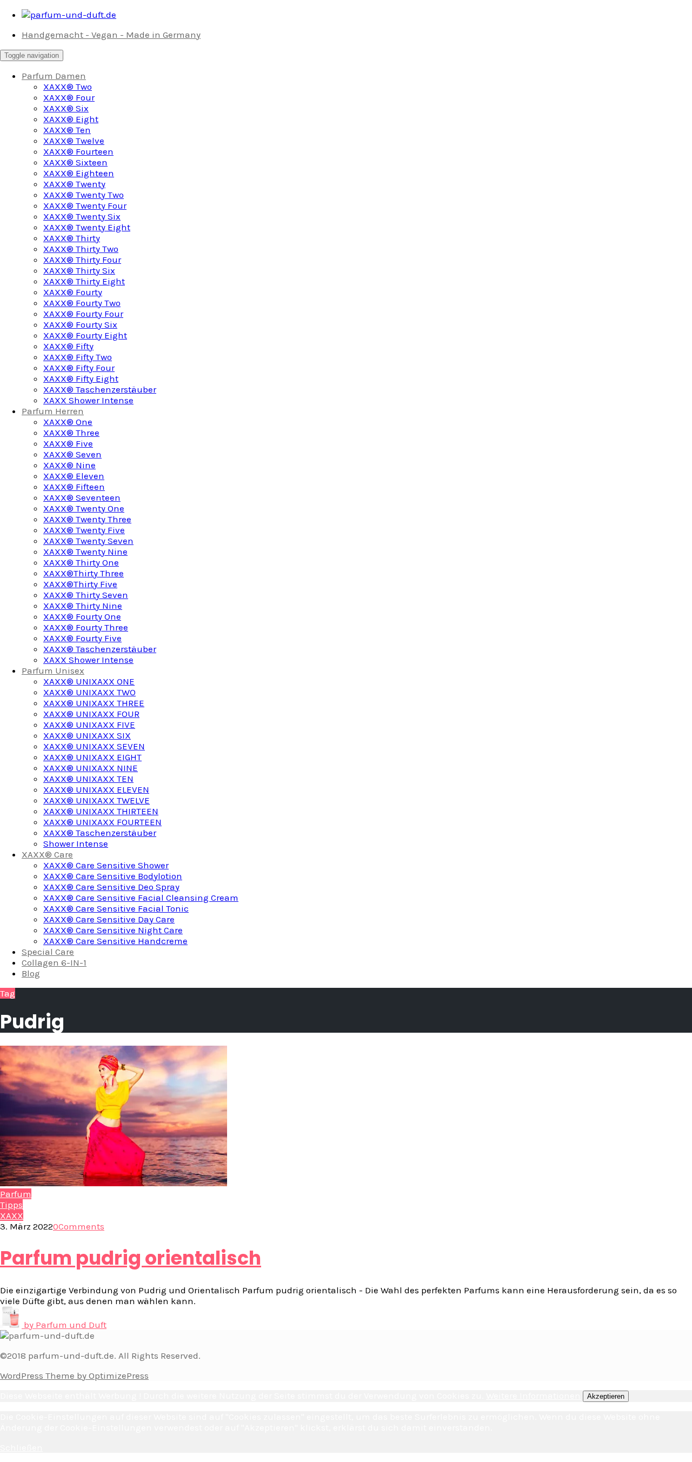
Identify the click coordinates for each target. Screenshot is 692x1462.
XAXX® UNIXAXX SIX (87, 735)
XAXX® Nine (69, 465)
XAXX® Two (67, 86)
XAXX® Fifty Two (77, 356)
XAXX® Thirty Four (82, 259)
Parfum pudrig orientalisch (130, 1258)
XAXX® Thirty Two (80, 248)
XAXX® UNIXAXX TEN (88, 778)
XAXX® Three (71, 432)
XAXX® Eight (70, 119)
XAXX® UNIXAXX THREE (93, 702)
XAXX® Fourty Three (85, 627)
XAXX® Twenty (74, 183)
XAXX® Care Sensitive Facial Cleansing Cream (140, 897)
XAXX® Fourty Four (83, 313)
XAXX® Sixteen (75, 162)
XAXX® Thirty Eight (84, 281)
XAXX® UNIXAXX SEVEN (94, 746)
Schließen (21, 1447)
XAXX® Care (47, 854)
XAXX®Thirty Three (83, 573)
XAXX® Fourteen (78, 151)
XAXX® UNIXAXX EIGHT (92, 757)
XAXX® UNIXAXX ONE (89, 681)
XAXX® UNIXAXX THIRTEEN (100, 811)
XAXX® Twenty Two (83, 194)
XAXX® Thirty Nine (82, 605)
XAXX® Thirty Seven (85, 594)
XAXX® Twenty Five (84, 529)
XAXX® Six (66, 108)
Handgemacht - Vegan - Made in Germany (111, 34)
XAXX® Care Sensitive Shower (106, 865)
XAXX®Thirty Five (80, 584)
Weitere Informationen (533, 1395)
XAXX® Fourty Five (82, 638)
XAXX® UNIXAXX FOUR (91, 713)
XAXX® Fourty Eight (85, 335)
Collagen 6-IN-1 (54, 962)
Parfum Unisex (53, 670)
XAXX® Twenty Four (85, 205)
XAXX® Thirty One (81, 562)
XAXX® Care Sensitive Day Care (109, 919)
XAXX (11, 1215)
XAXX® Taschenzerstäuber (99, 389)
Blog (31, 973)
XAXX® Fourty (72, 292)
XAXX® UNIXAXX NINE (90, 767)
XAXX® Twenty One (83, 508)
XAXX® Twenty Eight (86, 227)
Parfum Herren (53, 411)
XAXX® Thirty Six (79, 270)
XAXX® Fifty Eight (80, 378)
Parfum (15, 1193)
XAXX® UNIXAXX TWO (89, 692)
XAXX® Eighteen (78, 173)
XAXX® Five (68, 443)
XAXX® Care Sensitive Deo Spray (111, 886)
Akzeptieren (605, 1396)
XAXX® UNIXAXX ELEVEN (96, 789)
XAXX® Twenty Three (87, 519)
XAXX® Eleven (73, 475)
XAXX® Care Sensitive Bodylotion (112, 875)
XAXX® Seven (72, 454)
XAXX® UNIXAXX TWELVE (96, 800)
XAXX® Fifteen (74, 486)
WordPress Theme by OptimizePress (74, 1375)
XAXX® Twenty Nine (85, 551)
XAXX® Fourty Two (82, 302)
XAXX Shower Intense (88, 400)
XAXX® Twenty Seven (88, 540)
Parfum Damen (54, 75)
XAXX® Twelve (73, 140)
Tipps (11, 1204)
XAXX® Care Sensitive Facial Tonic (116, 908)
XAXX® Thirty (71, 237)
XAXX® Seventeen (82, 497)
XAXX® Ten (67, 129)
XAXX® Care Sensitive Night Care (113, 930)
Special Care (48, 951)
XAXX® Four (69, 97)
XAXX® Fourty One (82, 616)
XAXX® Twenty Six (82, 216)
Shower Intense (75, 843)
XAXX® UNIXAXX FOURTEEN (102, 821)
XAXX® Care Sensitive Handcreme (115, 940)
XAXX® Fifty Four (79, 367)
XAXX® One (67, 421)
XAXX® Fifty (68, 346)
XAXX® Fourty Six (80, 324)
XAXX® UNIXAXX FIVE (89, 724)
